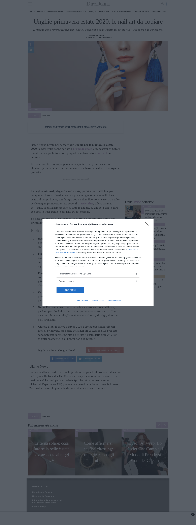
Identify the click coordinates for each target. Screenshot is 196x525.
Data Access (98, 301)
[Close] (147, 224)
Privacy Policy (114, 301)
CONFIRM (70, 290)
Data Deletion (82, 301)
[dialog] (98, 262)
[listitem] (98, 273)
